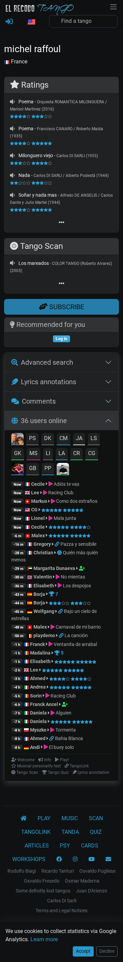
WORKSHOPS (28, 859)
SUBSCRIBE (65, 307)
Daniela (39, 713)
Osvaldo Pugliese (97, 871)
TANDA (70, 832)
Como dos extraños (76, 501)
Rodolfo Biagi (22, 871)
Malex (38, 535)
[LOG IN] (9, 22)
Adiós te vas (66, 484)
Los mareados (33, 263)
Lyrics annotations (48, 382)
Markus (39, 501)
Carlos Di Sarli (61, 900)
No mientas (72, 577)
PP (47, 468)
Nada (24, 175)
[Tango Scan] (60, 552)
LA (61, 453)
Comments (39, 401)
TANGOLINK (36, 832)
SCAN (96, 818)
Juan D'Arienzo (91, 890)
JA (79, 438)
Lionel (38, 518)
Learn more (44, 939)
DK (47, 438)
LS (94, 438)
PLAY (44, 818)
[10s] (12, 101)
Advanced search (47, 362)
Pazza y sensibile (78, 544)
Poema (25, 101)
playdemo (44, 635)
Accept (83, 951)
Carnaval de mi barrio (78, 627)
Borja (39, 594)
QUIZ (96, 832)
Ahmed (37, 678)
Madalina (40, 653)
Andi (35, 747)
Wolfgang (43, 611)
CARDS (89, 845)
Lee (35, 492)
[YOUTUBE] (91, 859)
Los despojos (76, 585)
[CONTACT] (108, 859)
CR (76, 453)
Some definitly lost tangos (43, 890)
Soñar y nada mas (37, 195)
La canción (76, 635)
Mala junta (64, 518)
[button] (31, 22)
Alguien (63, 713)
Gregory (42, 544)
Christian (43, 552)
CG (91, 453)
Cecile (38, 484)
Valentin (42, 577)
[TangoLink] (57, 544)
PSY (65, 845)
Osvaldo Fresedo (41, 881)
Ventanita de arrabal (75, 644)
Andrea (38, 687)
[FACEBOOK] (59, 859)
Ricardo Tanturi (57, 871)
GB (32, 468)
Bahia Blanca (69, 738)
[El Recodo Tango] (23, 818)
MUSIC (70, 818)
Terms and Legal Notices (61, 910)
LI (48, 453)
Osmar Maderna (82, 881)
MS (33, 453)
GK (17, 453)
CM (63, 438)
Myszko (38, 730)
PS (32, 438)
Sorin (36, 695)
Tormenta (65, 730)
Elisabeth (43, 585)
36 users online (44, 421)
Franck (37, 644)
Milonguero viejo (35, 155)
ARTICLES (37, 845)
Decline (106, 951)
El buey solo (61, 747)
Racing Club (60, 492)
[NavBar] (113, 6)
